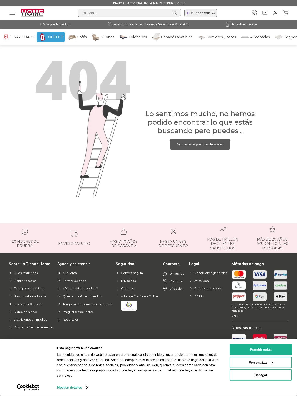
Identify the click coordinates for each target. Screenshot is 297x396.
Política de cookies (207, 288)
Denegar (260, 375)
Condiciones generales (210, 273)
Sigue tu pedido (58, 24)
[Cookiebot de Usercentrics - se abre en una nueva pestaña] (28, 387)
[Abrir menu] (12, 13)
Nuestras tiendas (244, 24)
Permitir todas (261, 349)
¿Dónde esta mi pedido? (80, 288)
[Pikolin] (260, 338)
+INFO (235, 315)
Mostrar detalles (69, 387)
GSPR (198, 296)
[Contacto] (265, 13)
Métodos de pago (248, 264)
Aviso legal (201, 280)
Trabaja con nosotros (29, 288)
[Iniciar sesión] (275, 13)
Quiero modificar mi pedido (82, 296)
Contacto (176, 281)
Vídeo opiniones (25, 312)
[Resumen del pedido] (286, 13)
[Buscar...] (175, 13)
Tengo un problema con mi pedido (87, 304)
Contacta (171, 264)
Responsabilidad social (30, 296)
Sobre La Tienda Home (29, 264)
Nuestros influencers (28, 304)
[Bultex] (239, 338)
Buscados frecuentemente (33, 327)
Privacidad (128, 280)
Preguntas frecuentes (78, 312)
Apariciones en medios (30, 319)
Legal (194, 264)
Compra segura (132, 273)
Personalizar (258, 362)
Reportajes (70, 319)
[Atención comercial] (254, 13)
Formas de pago (74, 280)
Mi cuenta (70, 273)
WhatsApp (177, 273)
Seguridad (125, 264)
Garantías (127, 288)
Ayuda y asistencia (74, 264)
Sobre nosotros (25, 280)
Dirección (177, 288)
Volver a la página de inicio (200, 144)
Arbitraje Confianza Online (139, 296)
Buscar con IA (203, 13)
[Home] (280, 338)
